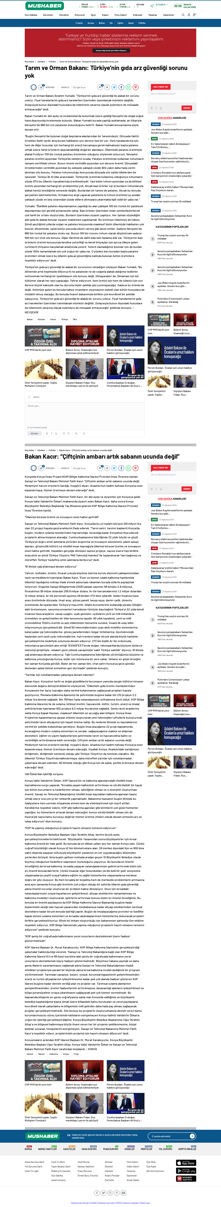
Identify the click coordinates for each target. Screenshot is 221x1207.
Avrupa (91, 23)
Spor (93, 14)
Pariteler (146, 1147)
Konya (66, 1054)
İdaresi (41, 1054)
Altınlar (109, 1161)
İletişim (86, 1203)
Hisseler (130, 1147)
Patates (41, 319)
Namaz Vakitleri (47, 1147)
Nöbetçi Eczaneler (61, 1171)
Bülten (102, 23)
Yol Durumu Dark (33, 1166)
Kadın (105, 14)
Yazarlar (152, 14)
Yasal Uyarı (145, 1203)
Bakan (30, 319)
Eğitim (120, 23)
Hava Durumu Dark (34, 1161)
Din (111, 23)
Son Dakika (31, 14)
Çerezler (111, 1203)
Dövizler (109, 1166)
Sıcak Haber (133, 1180)
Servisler (48, 14)
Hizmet (30, 1054)
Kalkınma (54, 1054)
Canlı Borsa (83, 1161)
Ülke (75, 319)
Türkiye (64, 319)
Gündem (64, 14)
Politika (141, 23)
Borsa (28, 1147)
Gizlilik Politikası (98, 1203)
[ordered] (64, 433)
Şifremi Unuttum (155, 1171)
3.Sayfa (79, 23)
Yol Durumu (165, 1147)
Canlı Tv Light (32, 1171)
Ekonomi (80, 14)
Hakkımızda (76, 1203)
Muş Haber (29, 61)
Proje (76, 1054)
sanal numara (58, 1180)
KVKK (118, 1203)
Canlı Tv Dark (58, 1161)
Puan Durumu (110, 1147)
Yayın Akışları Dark (61, 1166)
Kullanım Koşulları (131, 1203)
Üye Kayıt (151, 1166)
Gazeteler (168, 14)
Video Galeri (133, 1166)
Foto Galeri (121, 14)
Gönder (34, 433)
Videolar (137, 14)
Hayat (131, 23)
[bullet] (68, 433)
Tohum (53, 319)
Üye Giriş (150, 1161)
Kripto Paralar (187, 1147)
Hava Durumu (89, 1147)
